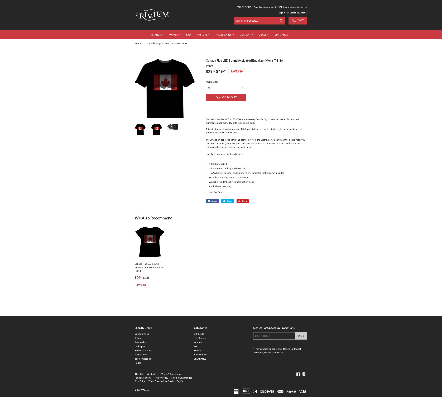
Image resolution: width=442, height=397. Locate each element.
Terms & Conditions (171, 374)
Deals (263, 34)
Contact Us (152, 374)
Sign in (282, 13)
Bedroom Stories (143, 350)
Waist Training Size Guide (161, 381)
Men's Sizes (212, 81)
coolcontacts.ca (143, 358)
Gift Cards (281, 34)
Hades (138, 363)
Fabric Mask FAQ (143, 377)
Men (188, 34)
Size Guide (140, 381)
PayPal (180, 381)
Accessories (224, 34)
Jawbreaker (140, 342)
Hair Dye (202, 34)
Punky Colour (141, 354)
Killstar (138, 338)
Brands (156, 34)
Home (138, 43)
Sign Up (301, 336)
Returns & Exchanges (181, 377)
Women (174, 34)
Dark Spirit (140, 346)
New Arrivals (200, 338)
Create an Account (298, 13)
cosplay (245, 34)
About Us (139, 374)
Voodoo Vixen (142, 334)
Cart (300, 20)
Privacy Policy (161, 377)
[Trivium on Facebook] (298, 374)
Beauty (197, 350)
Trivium (146, 390)
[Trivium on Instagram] (304, 374)
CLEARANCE (200, 358)
